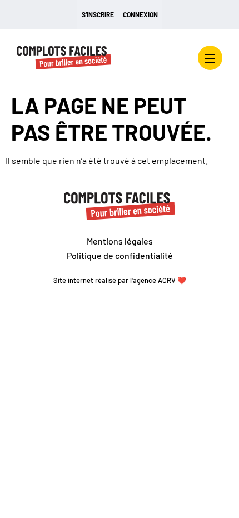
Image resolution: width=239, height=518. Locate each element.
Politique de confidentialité (120, 255)
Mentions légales (120, 241)
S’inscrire (98, 14)
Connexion (140, 14)
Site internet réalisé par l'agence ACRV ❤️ (119, 280)
